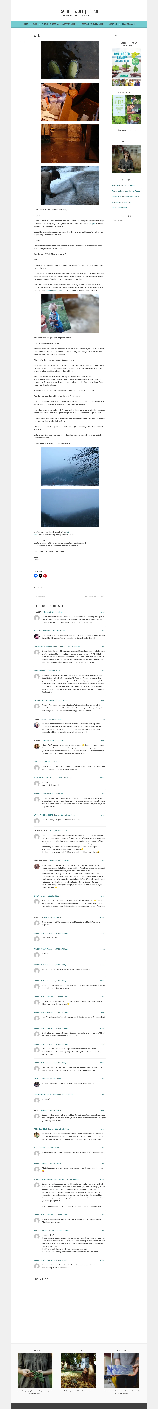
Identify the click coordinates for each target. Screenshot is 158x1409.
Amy (36, 671)
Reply (102, 612)
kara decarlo (40, 1230)
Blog (35, 24)
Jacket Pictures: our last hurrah (123, 185)
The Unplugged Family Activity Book (59, 24)
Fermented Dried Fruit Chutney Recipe (126, 191)
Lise (35, 762)
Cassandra (39, 700)
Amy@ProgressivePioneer (45, 646)
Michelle (38, 631)
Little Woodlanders (43, 815)
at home (42, 588)
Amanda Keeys (40, 1129)
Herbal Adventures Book (92, 24)
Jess (35, 1148)
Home (25, 24)
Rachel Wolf (40, 933)
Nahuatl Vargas (41, 778)
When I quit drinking (119, 208)
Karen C (37, 794)
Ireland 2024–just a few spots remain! (125, 196)
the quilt (92, 223)
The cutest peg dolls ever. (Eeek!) (94, 596)
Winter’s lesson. (40, 596)
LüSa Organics (128, 24)
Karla (36, 1163)
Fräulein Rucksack (42, 1094)
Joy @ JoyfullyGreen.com (45, 1179)
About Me (113, 24)
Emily (36, 896)
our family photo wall (53, 290)
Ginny (36, 1079)
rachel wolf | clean (79, 11)
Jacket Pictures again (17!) (121, 202)
